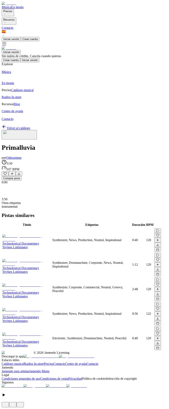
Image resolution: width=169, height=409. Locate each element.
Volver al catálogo (18, 128)
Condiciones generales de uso (21, 378)
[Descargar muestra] (19, 173)
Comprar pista (11, 178)
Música (6, 7)
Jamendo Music (39, 371)
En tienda (17, 7)
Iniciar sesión (11, 39)
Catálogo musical (13, 363)
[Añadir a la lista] (12, 173)
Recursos (9, 19)
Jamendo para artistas (15, 371)
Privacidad (75, 378)
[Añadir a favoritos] (5, 173)
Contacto (7, 27)
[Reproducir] (157, 230)
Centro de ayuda (76, 363)
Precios (7, 11)
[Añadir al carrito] (157, 249)
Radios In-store (34, 363)
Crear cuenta (30, 39)
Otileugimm (13, 157)
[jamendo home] (9, 3)
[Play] (19, 134)
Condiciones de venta (54, 378)
